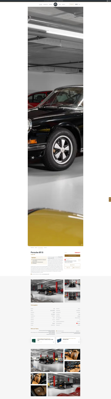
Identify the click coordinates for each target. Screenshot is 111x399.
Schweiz (79, 323)
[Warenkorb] (79, 4)
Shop (60, 4)
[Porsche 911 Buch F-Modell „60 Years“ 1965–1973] (43, 340)
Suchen (40, 4)
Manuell (53, 323)
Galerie (36, 247)
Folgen (71, 4)
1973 (54, 308)
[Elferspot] (55, 4)
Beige (79, 314)
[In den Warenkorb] (53, 342)
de (76, 4)
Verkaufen (45, 4)
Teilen (68, 267)
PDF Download (77, 267)
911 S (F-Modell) (52, 310)
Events (63, 4)
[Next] (80, 340)
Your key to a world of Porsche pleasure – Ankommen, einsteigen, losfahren (47, 331)
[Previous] (30, 340)
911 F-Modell (53, 314)
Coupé (54, 312)
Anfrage (45, 247)
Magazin (50, 4)
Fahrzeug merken (72, 255)
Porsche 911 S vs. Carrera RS (51, 334)
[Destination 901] (68, 340)
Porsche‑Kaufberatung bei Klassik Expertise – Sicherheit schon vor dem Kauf (46, 332)
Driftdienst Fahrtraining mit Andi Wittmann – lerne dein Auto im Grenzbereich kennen (70, 333)
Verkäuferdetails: (68, 258)
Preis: (66, 252)
